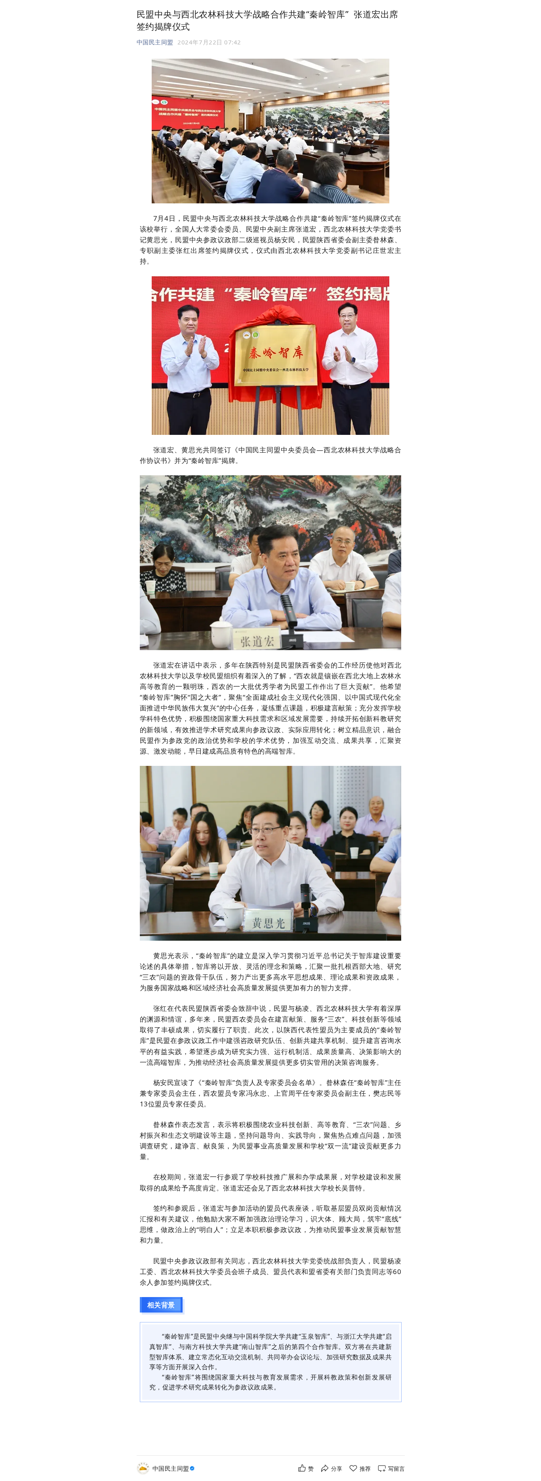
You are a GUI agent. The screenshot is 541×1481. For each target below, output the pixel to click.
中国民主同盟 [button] (155, 42)
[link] (174, 1468)
